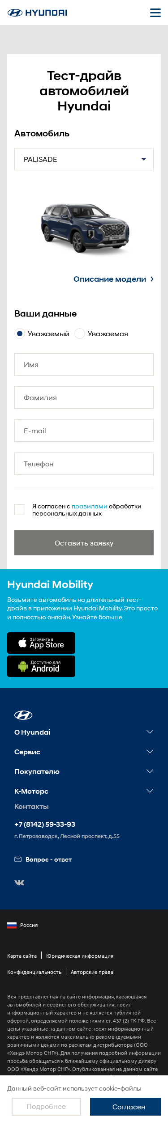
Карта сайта (22, 955)
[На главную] (37, 13)
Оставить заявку (84, 542)
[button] (23, 715)
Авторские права (92, 972)
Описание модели (109, 279)
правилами (90, 506)
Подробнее (46, 1106)
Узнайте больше (97, 617)
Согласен (129, 1106)
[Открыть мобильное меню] (155, 12)
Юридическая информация (79, 955)
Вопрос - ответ (49, 859)
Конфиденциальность (34, 972)
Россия (29, 925)
